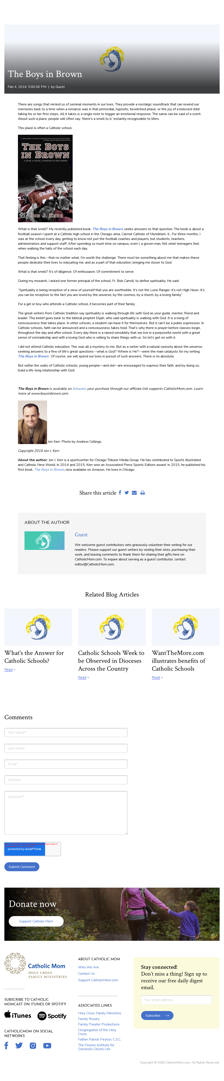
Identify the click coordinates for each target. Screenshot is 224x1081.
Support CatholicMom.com (98, 980)
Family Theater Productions (99, 1024)
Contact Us (86, 973)
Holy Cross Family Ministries (99, 1013)
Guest (60, 86)
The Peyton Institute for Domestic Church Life (96, 1047)
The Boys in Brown (107, 229)
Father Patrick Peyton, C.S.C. (99, 1039)
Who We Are (88, 967)
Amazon (78, 388)
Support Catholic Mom (36, 921)
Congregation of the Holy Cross (97, 1032)
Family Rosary (89, 1018)
